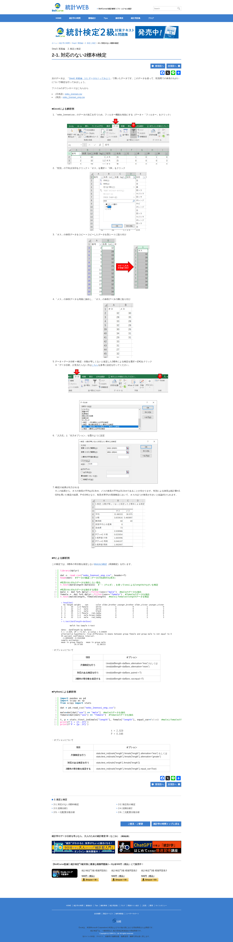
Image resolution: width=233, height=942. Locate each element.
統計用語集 (135, 18)
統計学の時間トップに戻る (166, 824)
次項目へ (172, 66)
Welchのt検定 (100, 564)
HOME (58, 18)
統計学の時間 (74, 18)
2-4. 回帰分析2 (125, 808)
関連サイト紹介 (133, 906)
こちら (95, 365)
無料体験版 (119, 914)
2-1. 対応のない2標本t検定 (66, 804)
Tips (106, 18)
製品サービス (108, 914)
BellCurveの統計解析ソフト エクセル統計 (115, 9)
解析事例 (119, 18)
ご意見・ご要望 (135, 824)
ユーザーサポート (132, 914)
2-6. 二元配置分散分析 (129, 812)
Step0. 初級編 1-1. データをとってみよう (89, 78)
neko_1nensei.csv (73, 94)
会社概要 (97, 914)
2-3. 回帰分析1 (61, 808)
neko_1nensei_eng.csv (74, 97)
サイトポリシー (161, 906)
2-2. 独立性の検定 (126, 804)
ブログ (151, 18)
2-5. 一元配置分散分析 (64, 812)
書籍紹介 (92, 18)
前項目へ (159, 66)
